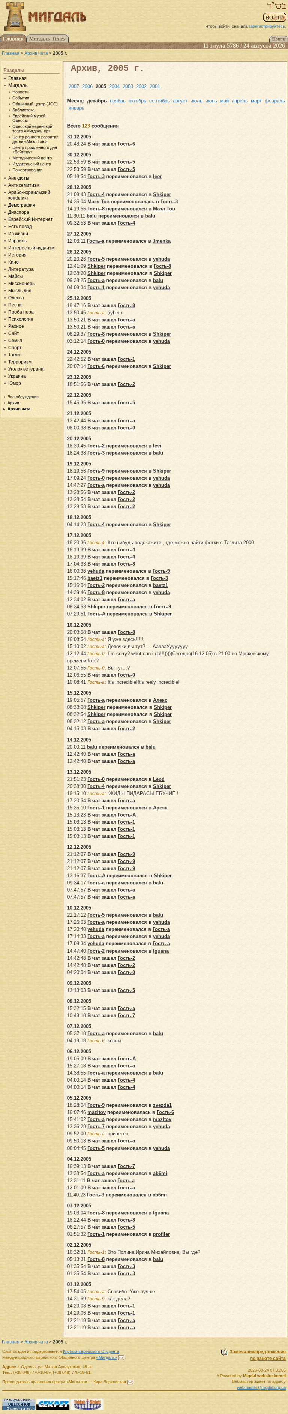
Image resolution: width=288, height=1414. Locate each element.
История (17, 255)
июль (196, 101)
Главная (11, 53)
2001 (155, 86)
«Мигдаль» (106, 1357)
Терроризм (20, 362)
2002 (141, 86)
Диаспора (18, 212)
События (20, 98)
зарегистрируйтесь (267, 26)
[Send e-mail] (121, 1357)
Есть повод (20, 226)
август (180, 101)
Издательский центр (31, 164)
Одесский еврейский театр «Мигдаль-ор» (32, 128)
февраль (275, 101)
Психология (20, 319)
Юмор (14, 383)
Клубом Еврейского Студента (91, 1351)
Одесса (16, 297)
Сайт (13, 333)
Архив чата (36, 53)
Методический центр (32, 158)
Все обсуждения (23, 397)
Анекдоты (18, 178)
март (256, 101)
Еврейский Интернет (30, 219)
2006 (87, 86)
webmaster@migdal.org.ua (261, 1387)
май (224, 101)
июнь (211, 101)
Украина (17, 376)
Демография (21, 205)
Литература (21, 269)
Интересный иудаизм (31, 248)
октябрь (137, 101)
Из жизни (18, 233)
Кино (13, 262)
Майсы (15, 276)
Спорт (15, 347)
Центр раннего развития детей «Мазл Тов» (35, 139)
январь (76, 108)
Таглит (15, 354)
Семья (15, 340)
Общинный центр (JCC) (35, 104)
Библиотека (23, 110)
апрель (240, 101)
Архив (13, 403)
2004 (114, 86)
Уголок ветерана (26, 369)
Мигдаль (18, 85)
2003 (128, 86)
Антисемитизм (23, 185)
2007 (74, 86)
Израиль (17, 240)
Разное (16, 326)
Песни (15, 305)
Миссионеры (22, 283)
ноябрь (118, 101)
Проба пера (21, 312)
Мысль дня (20, 290)
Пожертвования (27, 170)
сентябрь (159, 101)
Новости (20, 92)
